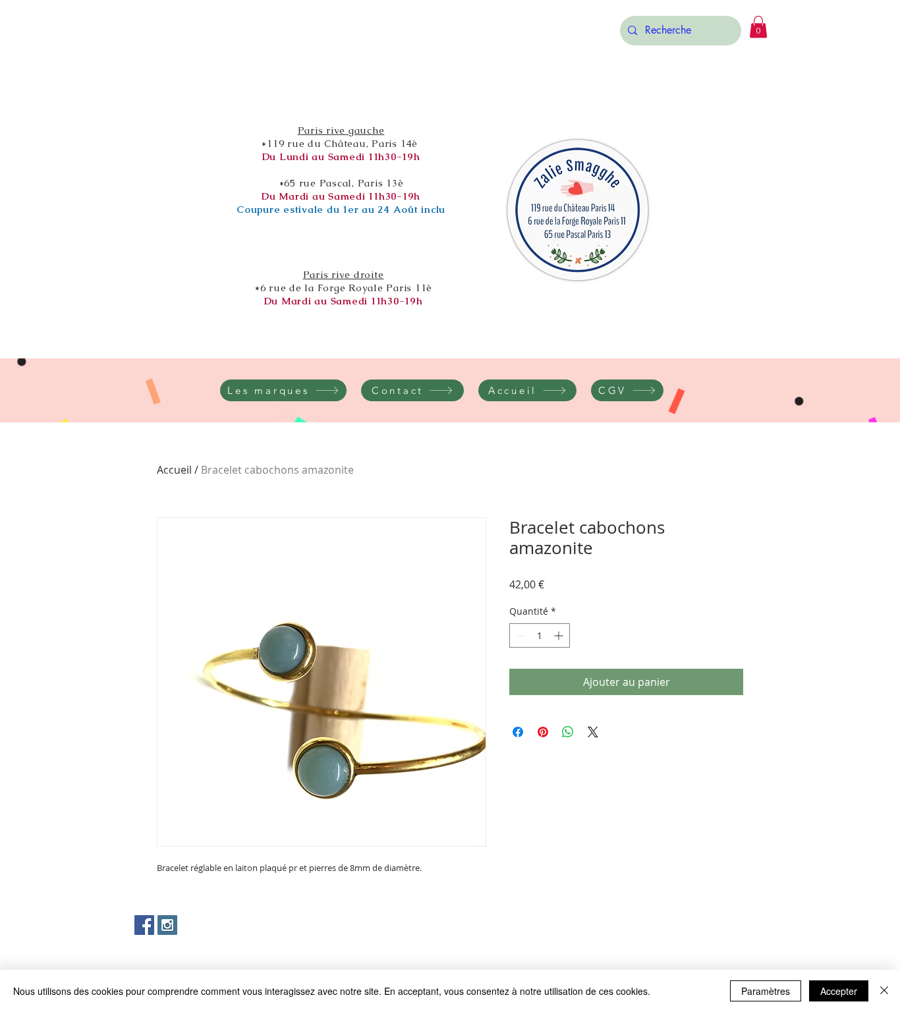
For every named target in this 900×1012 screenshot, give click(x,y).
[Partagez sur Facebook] (518, 732)
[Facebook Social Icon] (144, 925)
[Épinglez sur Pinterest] (543, 732)
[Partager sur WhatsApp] (568, 732)
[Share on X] (593, 732)
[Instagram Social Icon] (167, 925)
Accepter (838, 991)
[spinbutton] (539, 635)
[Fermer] (884, 990)
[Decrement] (519, 635)
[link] (758, 27)
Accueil (174, 470)
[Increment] (559, 635)
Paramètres (765, 991)
